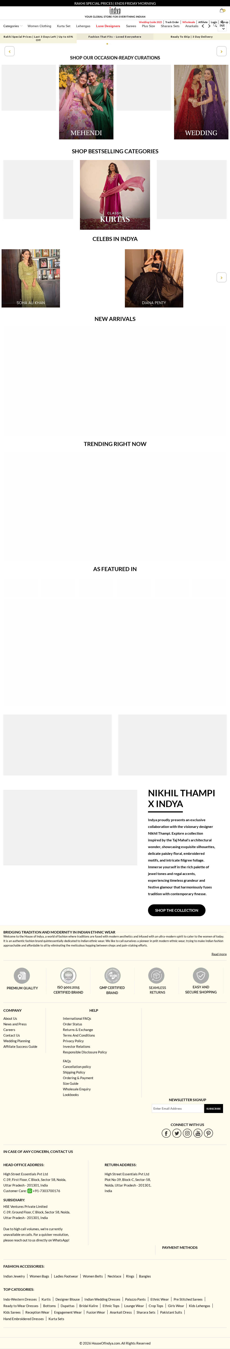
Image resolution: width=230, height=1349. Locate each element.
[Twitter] (176, 1133)
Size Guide (70, 1083)
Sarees (131, 26)
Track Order (172, 22)
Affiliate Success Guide (20, 1046)
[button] (107, 44)
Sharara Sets (170, 26)
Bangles (145, 1276)
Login (214, 22)
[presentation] (8, 51)
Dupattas (68, 1306)
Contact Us (11, 1035)
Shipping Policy (74, 1072)
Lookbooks (71, 1095)
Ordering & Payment (78, 1078)
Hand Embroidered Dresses (23, 1319)
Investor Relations (76, 1046)
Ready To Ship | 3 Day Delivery (192, 36)
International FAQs (77, 1018)
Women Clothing (39, 26)
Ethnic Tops (111, 1306)
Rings (130, 1276)
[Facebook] (166, 1133)
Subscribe (213, 1108)
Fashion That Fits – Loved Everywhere (114, 36)
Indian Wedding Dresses (102, 1299)
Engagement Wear (68, 1312)
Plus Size (148, 26)
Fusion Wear (95, 1312)
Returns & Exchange (78, 1030)
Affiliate (203, 22)
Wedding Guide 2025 (150, 22)
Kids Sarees (12, 1312)
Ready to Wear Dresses (20, 1306)
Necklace (114, 1276)
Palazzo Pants (135, 1299)
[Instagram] (187, 1133)
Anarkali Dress (121, 1312)
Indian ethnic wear (92, 941)
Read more (219, 954)
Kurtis (46, 1299)
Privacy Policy (73, 1041)
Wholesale (188, 22)
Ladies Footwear (66, 1276)
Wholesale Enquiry (77, 1089)
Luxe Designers (108, 26)
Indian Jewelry (14, 1276)
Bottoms (49, 1306)
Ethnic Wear (159, 1299)
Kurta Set (63, 26)
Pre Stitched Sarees (188, 1299)
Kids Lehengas (199, 1306)
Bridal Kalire (88, 1306)
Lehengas (83, 26)
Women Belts (93, 1276)
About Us (10, 1018)
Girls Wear (176, 1306)
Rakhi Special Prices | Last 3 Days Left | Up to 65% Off (38, 38)
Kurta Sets (56, 1319)
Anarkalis (191, 26)
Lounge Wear (134, 1306)
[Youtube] (198, 1133)
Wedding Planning (16, 1041)
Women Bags (39, 1276)
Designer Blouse (67, 1299)
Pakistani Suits (171, 1312)
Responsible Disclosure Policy (85, 1052)
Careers (9, 1030)
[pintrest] (208, 1133)
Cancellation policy (77, 1067)
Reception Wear (37, 1312)
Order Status (72, 1024)
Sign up (224, 22)
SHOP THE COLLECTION (176, 910)
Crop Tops (156, 1306)
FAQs (67, 1061)
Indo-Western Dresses (20, 1299)
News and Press (15, 1024)
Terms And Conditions (79, 1035)
